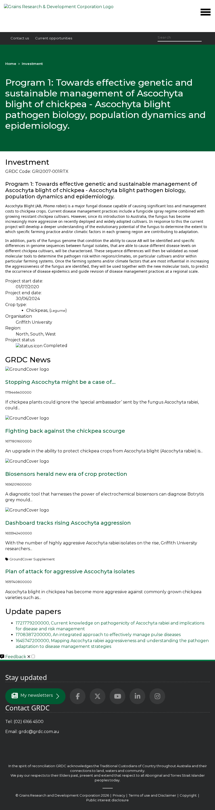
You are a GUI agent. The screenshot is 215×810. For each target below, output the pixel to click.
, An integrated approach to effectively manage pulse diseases (98, 634)
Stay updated (26, 677)
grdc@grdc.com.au (39, 731)
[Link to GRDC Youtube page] (117, 696)
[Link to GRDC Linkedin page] (137, 696)
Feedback (16, 656)
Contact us (19, 38)
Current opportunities (53, 38)
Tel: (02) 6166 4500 (24, 721)
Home (10, 63)
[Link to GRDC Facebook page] (77, 696)
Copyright (188, 795)
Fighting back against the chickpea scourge (65, 431)
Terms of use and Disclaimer (152, 795)
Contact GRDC (27, 708)
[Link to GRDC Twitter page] (97, 696)
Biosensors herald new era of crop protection (66, 474)
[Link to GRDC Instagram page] (157, 696)
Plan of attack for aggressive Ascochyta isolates (70, 571)
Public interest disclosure (107, 800)
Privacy (119, 795)
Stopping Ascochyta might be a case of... (60, 382)
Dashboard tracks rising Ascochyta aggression (68, 523)
